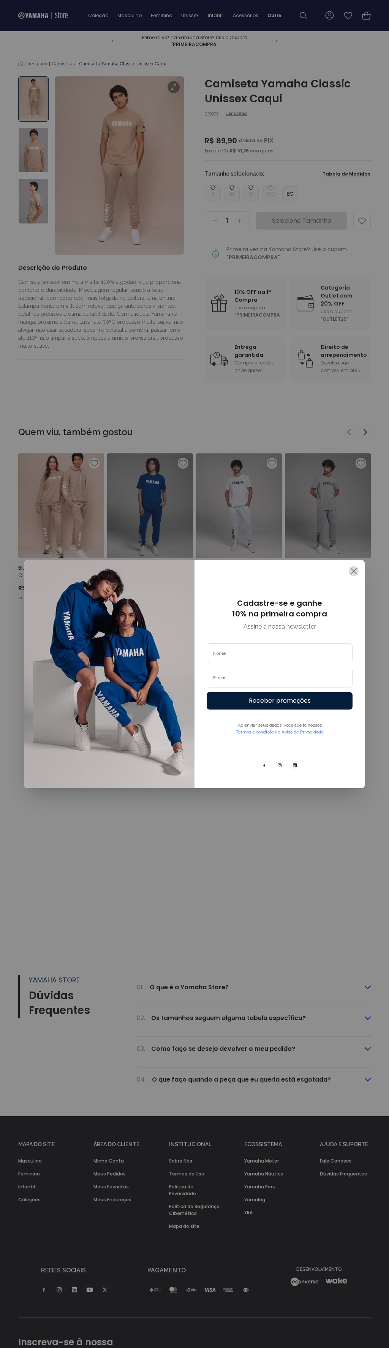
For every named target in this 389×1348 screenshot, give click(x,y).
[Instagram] (279, 765)
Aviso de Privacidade (302, 732)
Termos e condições (256, 732)
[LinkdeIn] (294, 765)
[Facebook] (264, 765)
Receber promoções (280, 700)
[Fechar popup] (354, 571)
